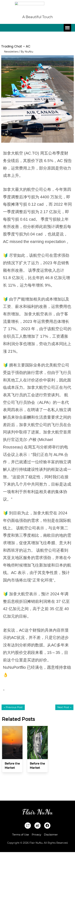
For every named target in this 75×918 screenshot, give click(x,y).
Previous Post (13, 707)
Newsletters (11, 51)
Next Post (64, 707)
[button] (67, 28)
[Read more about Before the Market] (12, 742)
